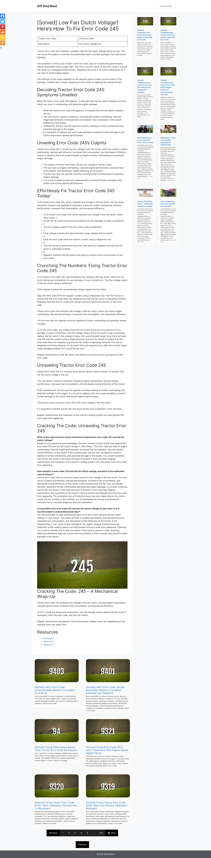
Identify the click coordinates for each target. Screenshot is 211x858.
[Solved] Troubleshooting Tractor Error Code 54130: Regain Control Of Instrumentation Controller (167, 87)
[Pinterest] (2, 26)
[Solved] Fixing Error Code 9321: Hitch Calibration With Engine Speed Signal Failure (107, 750)
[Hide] (1, 48)
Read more (171, 180)
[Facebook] (2, 16)
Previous (53, 833)
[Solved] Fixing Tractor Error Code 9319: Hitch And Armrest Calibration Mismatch (106, 805)
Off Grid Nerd (47, 6)
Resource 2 (48, 641)
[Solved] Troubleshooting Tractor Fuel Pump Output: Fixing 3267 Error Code (167, 35)
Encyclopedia (165, 6)
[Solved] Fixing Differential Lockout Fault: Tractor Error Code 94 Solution (56, 749)
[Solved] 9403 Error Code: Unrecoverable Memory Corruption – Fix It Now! (56, 690)
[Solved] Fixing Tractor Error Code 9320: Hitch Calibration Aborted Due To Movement (56, 805)
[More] (2, 42)
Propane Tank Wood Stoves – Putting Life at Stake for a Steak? (145, 203)
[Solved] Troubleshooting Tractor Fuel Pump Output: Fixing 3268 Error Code (144, 35)
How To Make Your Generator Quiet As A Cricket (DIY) (167, 203)
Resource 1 (48, 638)
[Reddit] (2, 32)
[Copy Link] (2, 37)
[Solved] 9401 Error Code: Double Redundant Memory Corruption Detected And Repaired (105, 690)
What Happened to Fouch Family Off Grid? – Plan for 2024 (145, 140)
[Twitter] (2, 21)
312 (101, 833)
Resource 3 (48, 644)
